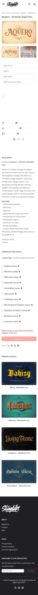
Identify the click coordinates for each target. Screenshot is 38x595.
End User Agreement (10, 550)
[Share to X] (15, 345)
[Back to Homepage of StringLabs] (16, 4)
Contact (5, 527)
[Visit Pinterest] (23, 588)
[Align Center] (19, 139)
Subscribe (31, 571)
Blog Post (5, 524)
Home (4, 13)
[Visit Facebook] (15, 588)
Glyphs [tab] (6, 71)
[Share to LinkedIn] (8, 345)
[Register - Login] (34, 4)
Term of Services (8, 547)
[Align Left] (14, 139)
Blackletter (15, 13)
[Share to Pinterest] (18, 345)
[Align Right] (23, 139)
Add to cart (19, 339)
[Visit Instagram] (19, 588)
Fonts (9, 13)
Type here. (15, 104)
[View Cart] (29, 4)
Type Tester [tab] (8, 65)
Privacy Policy (7, 544)
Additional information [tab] (12, 82)
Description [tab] (8, 76)
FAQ (3, 530)
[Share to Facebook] (11, 345)
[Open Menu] (3, 4)
